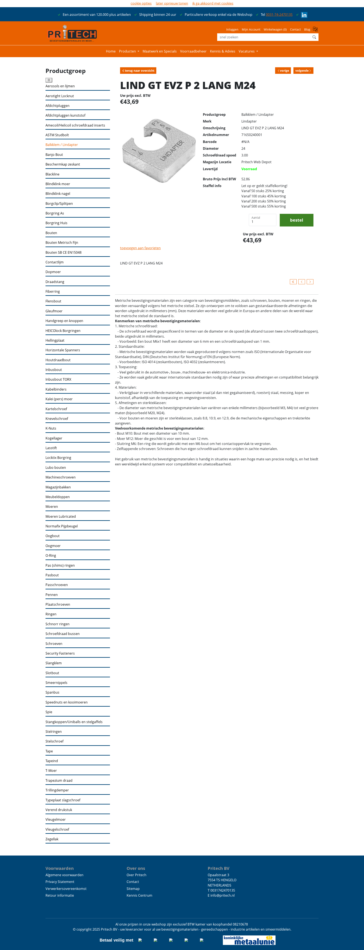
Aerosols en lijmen (60, 86)
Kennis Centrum (139, 895)
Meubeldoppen (58, 497)
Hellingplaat (55, 340)
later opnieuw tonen (172, 3)
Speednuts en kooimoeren (67, 702)
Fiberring (53, 292)
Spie (49, 712)
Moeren (52, 507)
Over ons (136, 868)
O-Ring (51, 556)
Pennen (52, 595)
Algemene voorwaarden (64, 875)
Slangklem (54, 663)
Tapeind (52, 761)
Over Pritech (136, 875)
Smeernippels (56, 683)
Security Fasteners (60, 653)
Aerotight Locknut (60, 96)
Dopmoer (53, 272)
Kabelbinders (56, 389)
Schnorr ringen (58, 624)
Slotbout (52, 673)
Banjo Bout (54, 155)
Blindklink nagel (58, 194)
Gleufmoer (54, 311)
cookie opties (141, 3)
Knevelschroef (57, 419)
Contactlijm (55, 262)
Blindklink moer (58, 184)
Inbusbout (54, 370)
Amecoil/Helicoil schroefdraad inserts (75, 125)
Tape (49, 751)
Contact (295, 29)
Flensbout (53, 301)
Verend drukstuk (59, 810)
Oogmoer (53, 546)
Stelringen (54, 732)
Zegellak (52, 839)
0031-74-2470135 (279, 14)
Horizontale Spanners (63, 350)
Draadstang (55, 282)
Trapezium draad (59, 781)
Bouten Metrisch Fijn (62, 243)
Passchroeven (57, 585)
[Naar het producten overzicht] (293, 281)
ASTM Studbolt (57, 135)
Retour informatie (60, 895)
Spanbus (52, 692)
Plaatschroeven (58, 604)
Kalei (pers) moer (59, 399)
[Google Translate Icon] (315, 31)
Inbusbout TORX (58, 379)
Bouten (51, 233)
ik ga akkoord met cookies (212, 3)
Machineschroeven (61, 477)
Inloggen (232, 29)
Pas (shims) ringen (60, 565)
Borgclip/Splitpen (59, 204)
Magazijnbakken (58, 487)
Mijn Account (251, 29)
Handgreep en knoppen (64, 321)
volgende (302, 71)
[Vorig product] (301, 281)
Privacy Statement (60, 881)
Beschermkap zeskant (63, 164)
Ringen (51, 614)
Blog (307, 29)
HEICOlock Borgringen (63, 331)
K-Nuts (51, 428)
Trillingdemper (57, 790)
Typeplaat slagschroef (63, 800)
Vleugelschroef (57, 829)
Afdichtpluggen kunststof (65, 115)
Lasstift (51, 448)
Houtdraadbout (58, 360)
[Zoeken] (314, 37)
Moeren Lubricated (61, 517)
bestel (296, 220)
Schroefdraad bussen (63, 634)
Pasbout (52, 575)
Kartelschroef (56, 409)
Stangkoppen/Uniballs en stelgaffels (74, 722)
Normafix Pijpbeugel (62, 526)
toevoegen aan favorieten (140, 248)
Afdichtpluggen (58, 106)
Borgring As (55, 213)
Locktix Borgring (58, 458)
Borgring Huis (56, 223)
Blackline (52, 174)
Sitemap (133, 888)
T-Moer (51, 771)
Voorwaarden (60, 868)
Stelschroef (54, 741)
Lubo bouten (56, 468)
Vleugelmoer (56, 820)
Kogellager (54, 438)
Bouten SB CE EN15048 (64, 253)
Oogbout (53, 536)
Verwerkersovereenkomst (66, 888)
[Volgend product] (310, 281)
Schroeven (54, 644)
